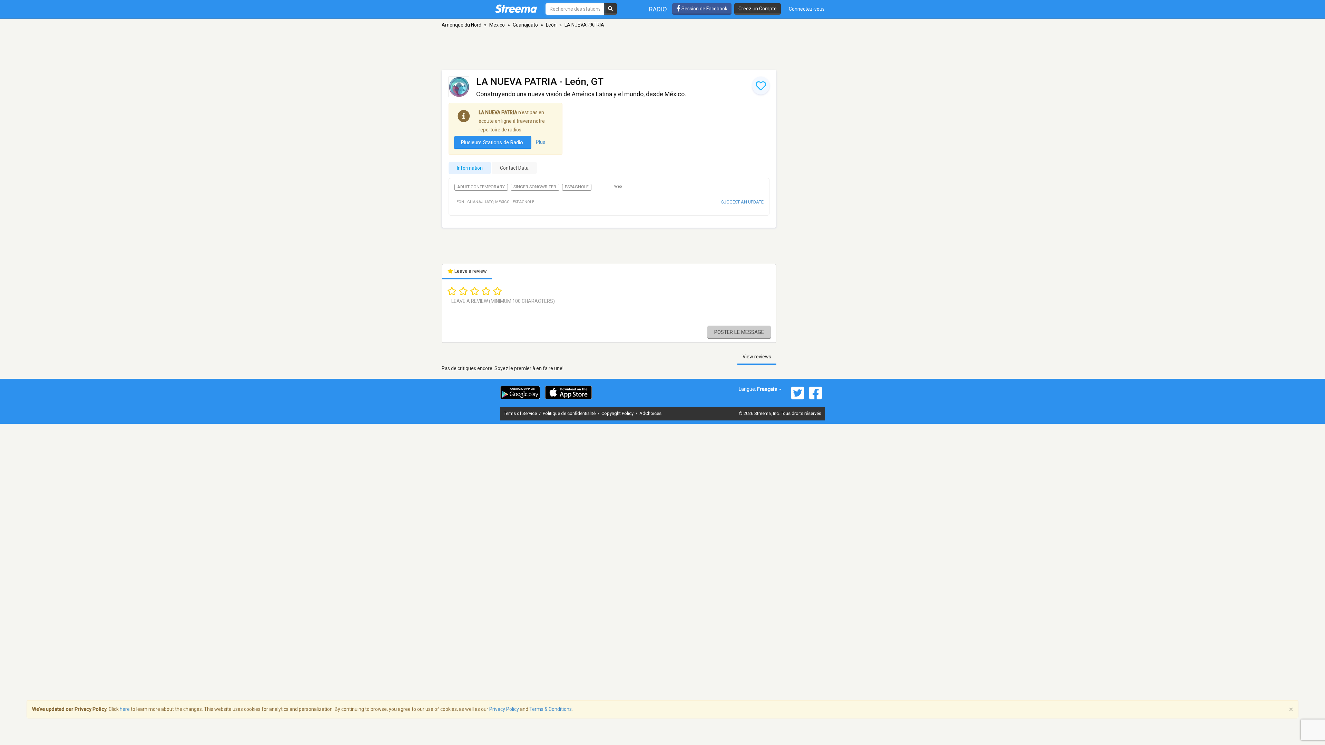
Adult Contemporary (481, 187)
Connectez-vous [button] (807, 9)
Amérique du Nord (461, 25)
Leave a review (470, 271)
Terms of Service (521, 413)
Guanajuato (525, 25)
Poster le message (739, 332)
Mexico (497, 25)
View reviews (757, 356)
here (125, 709)
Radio (658, 9)
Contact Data (514, 168)
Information (470, 168)
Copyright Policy (618, 413)
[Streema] (516, 8)
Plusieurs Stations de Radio (492, 142)
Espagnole (577, 187)
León (551, 25)
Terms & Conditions (550, 709)
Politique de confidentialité (570, 413)
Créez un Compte (757, 8)
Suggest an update (742, 202)
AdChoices (650, 413)
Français (767, 389)
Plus (540, 142)
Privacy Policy (504, 709)
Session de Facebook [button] (703, 8)
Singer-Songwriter (534, 187)
